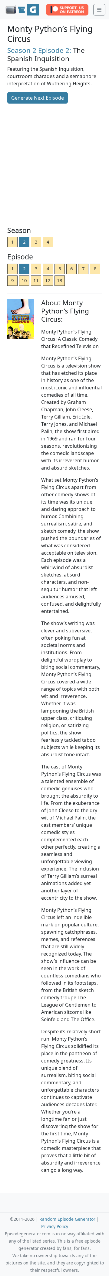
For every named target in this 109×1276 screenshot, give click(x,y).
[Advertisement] (54, 165)
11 (36, 280)
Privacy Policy (54, 1226)
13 (59, 280)
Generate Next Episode (37, 97)
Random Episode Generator (67, 1219)
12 (48, 280)
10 (24, 280)
